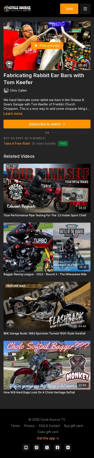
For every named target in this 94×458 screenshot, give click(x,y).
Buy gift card (73, 426)
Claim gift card (48, 432)
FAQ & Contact (49, 426)
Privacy (29, 426)
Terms (15, 426)
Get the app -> (48, 438)
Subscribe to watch (45, 124)
